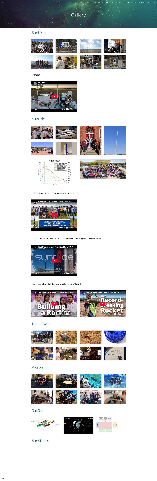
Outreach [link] (119, 2)
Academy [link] (126, 2)
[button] (155, 2)
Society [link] (133, 2)
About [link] (94, 2)
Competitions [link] (141, 2)
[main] (78, 14)
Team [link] (112, 2)
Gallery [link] (107, 2)
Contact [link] (150, 2)
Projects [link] (100, 2)
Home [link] (80, 2)
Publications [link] (87, 2)
